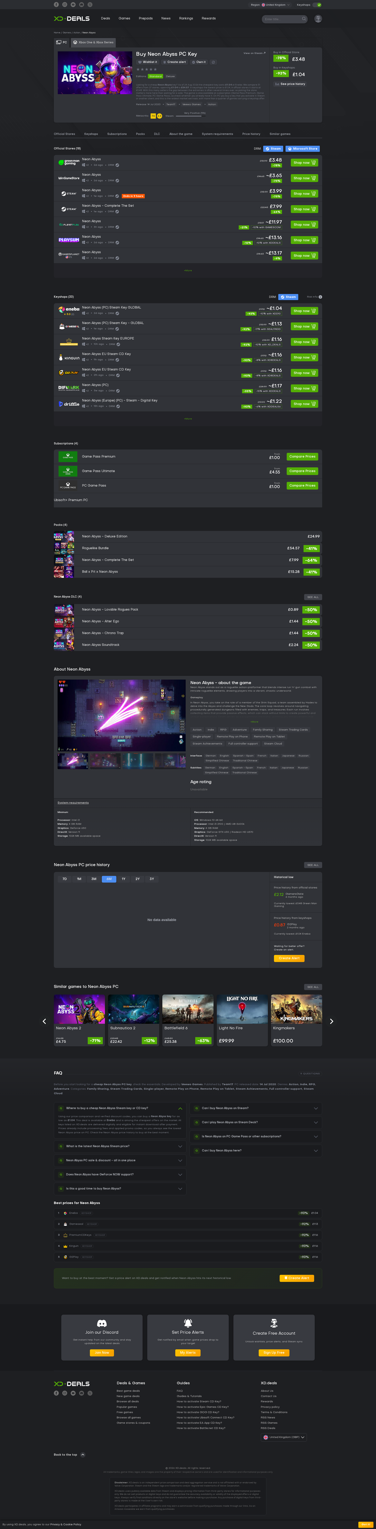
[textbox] (273, 5)
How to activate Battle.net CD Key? (201, 1428)
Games (124, 18)
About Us (267, 1391)
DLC (157, 134)
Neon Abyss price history (119, 1132)
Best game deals (128, 1391)
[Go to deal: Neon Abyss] (188, 162)
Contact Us (269, 1396)
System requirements (217, 134)
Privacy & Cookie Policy (65, 1524)
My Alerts (188, 1352)
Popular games (127, 1407)
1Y (123, 879)
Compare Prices (302, 456)
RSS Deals (268, 1428)
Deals (105, 18)
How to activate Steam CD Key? (199, 1401)
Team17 (170, 104)
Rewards (209, 18)
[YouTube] (73, 5)
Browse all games (129, 1417)
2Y (138, 879)
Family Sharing (263, 730)
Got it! (366, 1524)
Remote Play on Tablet (269, 736)
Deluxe (170, 76)
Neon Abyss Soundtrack (100, 645)
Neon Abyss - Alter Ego (100, 621)
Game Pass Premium (98, 456)
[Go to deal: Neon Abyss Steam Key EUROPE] (188, 341)
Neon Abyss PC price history (82, 865)
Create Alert (289, 958)
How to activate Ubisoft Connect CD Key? (205, 1417)
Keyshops (91, 134)
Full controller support (243, 744)
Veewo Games (192, 104)
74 (153, 116)
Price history (251, 134)
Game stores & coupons (133, 1423)
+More (188, 270)
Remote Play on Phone (232, 736)
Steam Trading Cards (293, 730)
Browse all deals (128, 1401)
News (166, 18)
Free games (125, 1412)
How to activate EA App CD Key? (199, 1423)
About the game (181, 134)
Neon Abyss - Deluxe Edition (104, 536)
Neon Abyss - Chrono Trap (103, 633)
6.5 (159, 116)
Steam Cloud (273, 744)
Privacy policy (270, 1407)
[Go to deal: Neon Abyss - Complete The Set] (188, 209)
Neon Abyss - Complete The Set (108, 560)
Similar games (280, 134)
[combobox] (276, 5)
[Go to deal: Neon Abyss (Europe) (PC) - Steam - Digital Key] (188, 403)
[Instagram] (64, 5)
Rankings (186, 18)
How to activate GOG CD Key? (198, 1412)
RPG (223, 730)
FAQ (180, 1391)
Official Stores (64, 134)
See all (313, 597)
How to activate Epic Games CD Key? (203, 1407)
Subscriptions (117, 134)
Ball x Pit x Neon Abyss (100, 571)
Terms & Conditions (274, 1412)
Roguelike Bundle (95, 548)
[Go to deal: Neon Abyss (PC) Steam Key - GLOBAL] (188, 326)
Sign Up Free (274, 1352)
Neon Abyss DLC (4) (68, 597)
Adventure (240, 730)
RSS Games (269, 1423)
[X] (90, 5)
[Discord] (81, 5)
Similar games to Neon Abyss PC (86, 987)
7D (64, 879)
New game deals (128, 1396)
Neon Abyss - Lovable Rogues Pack (110, 609)
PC (87, 1132)
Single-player (202, 736)
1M (79, 879)
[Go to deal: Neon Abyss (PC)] (188, 388)
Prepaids (146, 18)
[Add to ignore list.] (213, 62)
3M (93, 879)
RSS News (268, 1417)
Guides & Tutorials (189, 1396)
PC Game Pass (94, 485)
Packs (140, 134)
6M (109, 879)
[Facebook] (56, 5)
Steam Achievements (207, 744)
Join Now (102, 1352)
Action (212, 104)
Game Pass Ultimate (98, 471)
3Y (152, 879)
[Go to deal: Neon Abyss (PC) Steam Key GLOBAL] (188, 311)
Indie (211, 730)
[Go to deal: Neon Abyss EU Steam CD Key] (188, 357)
